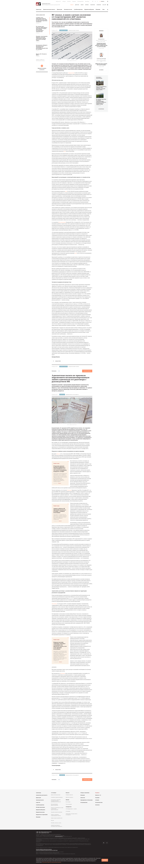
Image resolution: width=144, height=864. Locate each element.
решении (63, 673)
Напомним (54, 603)
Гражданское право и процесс (73, 30)
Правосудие (59, 9)
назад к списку (58, 769)
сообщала (59, 849)
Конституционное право (72, 797)
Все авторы (87, 1)
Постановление (62, 222)
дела (66, 191)
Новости (71, 4)
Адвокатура (38, 9)
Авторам (64, 1)
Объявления (99, 4)
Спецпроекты (92, 4)
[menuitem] (38, 9)
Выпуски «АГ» (58, 1)
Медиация (98, 9)
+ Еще (103, 9)
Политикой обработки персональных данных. (51, 862)
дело (65, 151)
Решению (69, 490)
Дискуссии (77, 4)
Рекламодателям (80, 1)
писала (58, 453)
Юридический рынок (89, 9)
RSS (97, 1)
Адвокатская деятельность (49, 9)
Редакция (74, 1)
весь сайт (104, 4)
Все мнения (101, 69)
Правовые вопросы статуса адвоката (72, 394)
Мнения (82, 4)
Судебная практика (78, 9)
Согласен (105, 860)
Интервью (87, 4)
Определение (71, 73)
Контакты (69, 1)
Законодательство (68, 9)
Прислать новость (87, 779)
